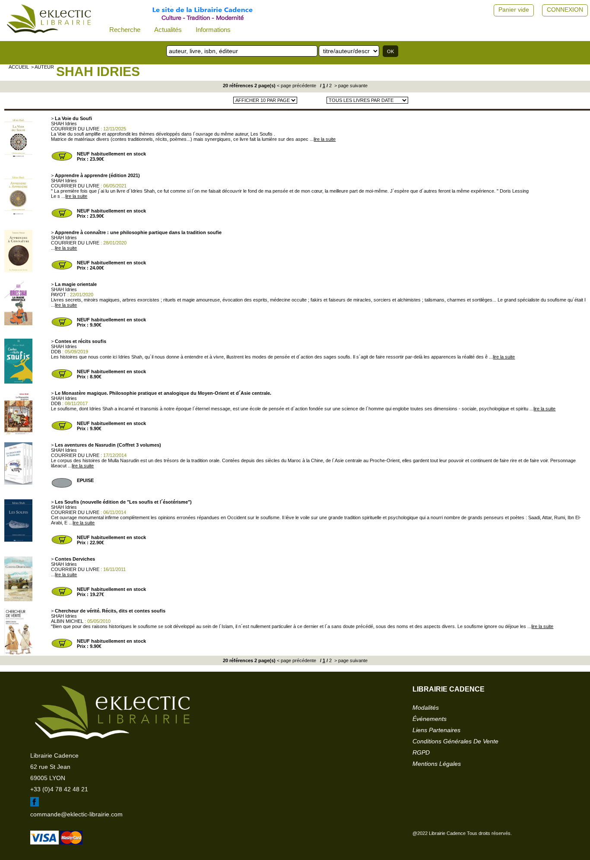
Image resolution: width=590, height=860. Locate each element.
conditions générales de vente (455, 741)
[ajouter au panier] (62, 159)
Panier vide (513, 9)
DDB (56, 351)
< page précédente (296, 85)
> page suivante (350, 85)
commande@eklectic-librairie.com (76, 814)
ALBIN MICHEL (67, 621)
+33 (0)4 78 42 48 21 (59, 789)
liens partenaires (436, 730)
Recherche (124, 29)
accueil (19, 67)
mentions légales (436, 763)
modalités (425, 707)
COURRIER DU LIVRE (75, 128)
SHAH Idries (98, 71)
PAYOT (58, 294)
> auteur (42, 67)
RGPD (421, 752)
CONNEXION (565, 9)
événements (429, 718)
